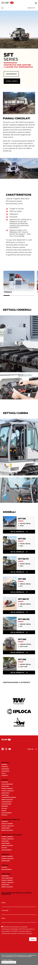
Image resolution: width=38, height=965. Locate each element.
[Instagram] (6, 749)
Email (3, 918)
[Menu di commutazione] (2, 8)
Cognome (4, 910)
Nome (3, 902)
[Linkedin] (2, 749)
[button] (2, 344)
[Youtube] (9, 749)
